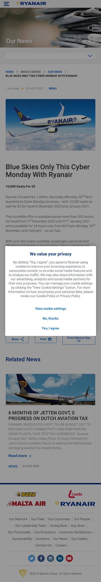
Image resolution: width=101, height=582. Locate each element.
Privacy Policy (70, 296)
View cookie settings (50, 308)
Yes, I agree (50, 328)
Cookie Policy (45, 296)
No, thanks (50, 318)
